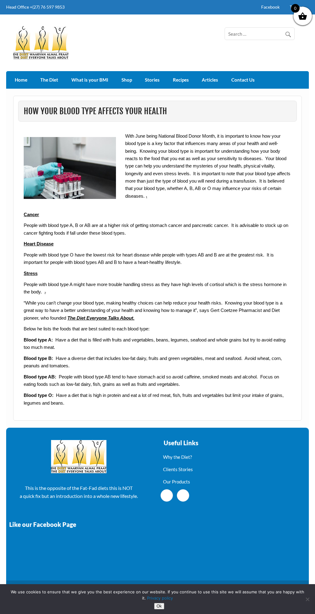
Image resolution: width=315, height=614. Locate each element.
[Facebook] (167, 495)
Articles (210, 80)
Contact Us (243, 80)
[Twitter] (183, 495)
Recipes (181, 80)
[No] (307, 599)
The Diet (49, 80)
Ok (159, 606)
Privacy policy (160, 598)
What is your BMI (89, 80)
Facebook (270, 7)
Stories (152, 80)
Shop (127, 80)
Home (21, 80)
